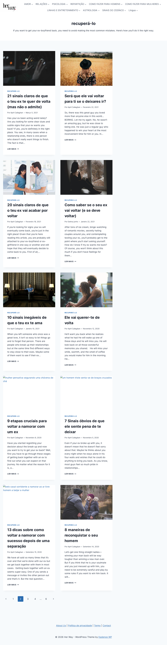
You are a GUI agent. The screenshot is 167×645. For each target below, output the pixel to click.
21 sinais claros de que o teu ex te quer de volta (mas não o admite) (28, 101)
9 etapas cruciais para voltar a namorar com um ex (27, 426)
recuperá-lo (13, 91)
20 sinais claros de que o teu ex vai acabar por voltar (28, 210)
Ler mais (13, 149)
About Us (61, 625)
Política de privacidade (80, 625)
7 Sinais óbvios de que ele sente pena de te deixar (85, 426)
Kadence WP (105, 637)
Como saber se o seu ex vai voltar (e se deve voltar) (86, 210)
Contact (107, 625)
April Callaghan (17, 113)
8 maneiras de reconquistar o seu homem (81, 535)
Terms (97, 625)
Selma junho (73, 222)
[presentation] (29, 68)
